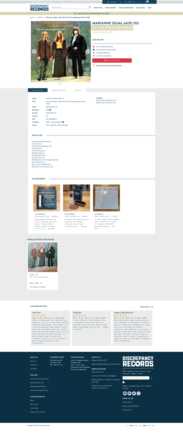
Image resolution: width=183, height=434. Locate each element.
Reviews (78, 90)
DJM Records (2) (51, 107)
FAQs (32, 400)
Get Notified (113, 60)
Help (149, 8)
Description (38, 90)
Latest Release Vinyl (37, 382)
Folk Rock (53, 125)
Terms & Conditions (131, 386)
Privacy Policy (127, 402)
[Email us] (125, 393)
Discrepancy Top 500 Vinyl (39, 390)
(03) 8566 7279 (129, 2)
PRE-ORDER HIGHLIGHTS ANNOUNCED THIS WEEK (91, 13)
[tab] (38, 90)
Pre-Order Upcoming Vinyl (39, 379)
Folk (47, 125)
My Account (34, 404)
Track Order (34, 408)
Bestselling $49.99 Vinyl (38, 386)
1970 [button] (47, 110)
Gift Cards (140, 8)
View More (145, 306)
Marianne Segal (51, 98)
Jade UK (60, 98)
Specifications (59, 90)
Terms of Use (127, 410)
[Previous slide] (34, 51)
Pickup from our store (37, 412)
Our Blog (33, 368)
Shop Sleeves (110, 8)
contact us (95, 388)
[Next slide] (87, 51)
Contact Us (34, 365)
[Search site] (89, 7)
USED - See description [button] (54, 122)
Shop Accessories (126, 8)
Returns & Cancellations (131, 406)
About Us (33, 361)
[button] (60, 84)
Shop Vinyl (98, 8)
